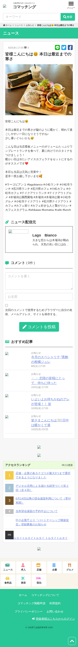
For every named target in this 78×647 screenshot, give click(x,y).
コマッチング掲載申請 (31, 603)
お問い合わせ (55, 611)
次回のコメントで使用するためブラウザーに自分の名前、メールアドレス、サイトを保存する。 (38, 312)
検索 (69, 16)
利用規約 (55, 603)
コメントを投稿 (42, 327)
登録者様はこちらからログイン (55, 618)
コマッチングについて (45, 595)
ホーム (23, 595)
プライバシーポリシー (29, 611)
